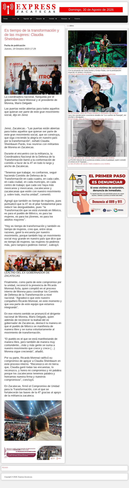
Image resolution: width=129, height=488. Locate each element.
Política (14, 18)
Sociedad (51, 18)
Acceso (5, 467)
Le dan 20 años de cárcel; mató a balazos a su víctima (89, 164)
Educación (39, 18)
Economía (77, 18)
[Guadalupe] (33, 452)
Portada (5, 18)
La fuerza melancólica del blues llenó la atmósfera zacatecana (91, 74)
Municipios (64, 18)
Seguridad (26, 18)
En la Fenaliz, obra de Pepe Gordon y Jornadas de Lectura (90, 119)
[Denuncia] (97, 192)
